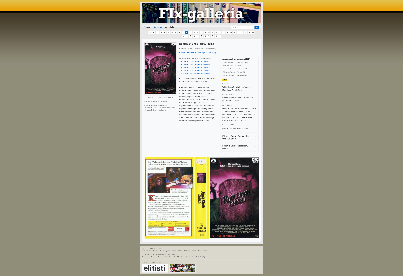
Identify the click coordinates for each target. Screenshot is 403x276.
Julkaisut (158, 27)
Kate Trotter (237, 114)
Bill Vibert (251, 111)
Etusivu (147, 27)
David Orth (243, 120)
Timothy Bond (238, 87)
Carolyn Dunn (247, 114)
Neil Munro (235, 117)
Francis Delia (237, 90)
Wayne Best (233, 120)
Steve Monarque (228, 111)
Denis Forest (227, 114)
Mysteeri (245, 128)
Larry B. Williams (243, 98)
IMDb (225, 80)
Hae (257, 27)
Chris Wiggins (239, 108)
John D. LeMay (250, 108)
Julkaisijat (169, 27)
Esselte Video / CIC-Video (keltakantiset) (197, 52)
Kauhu (239, 128)
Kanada (225, 128)
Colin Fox (243, 117)
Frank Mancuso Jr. (229, 98)
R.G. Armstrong (241, 111)
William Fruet (227, 87)
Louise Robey (227, 108)
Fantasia (233, 128)
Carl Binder (234, 101)
